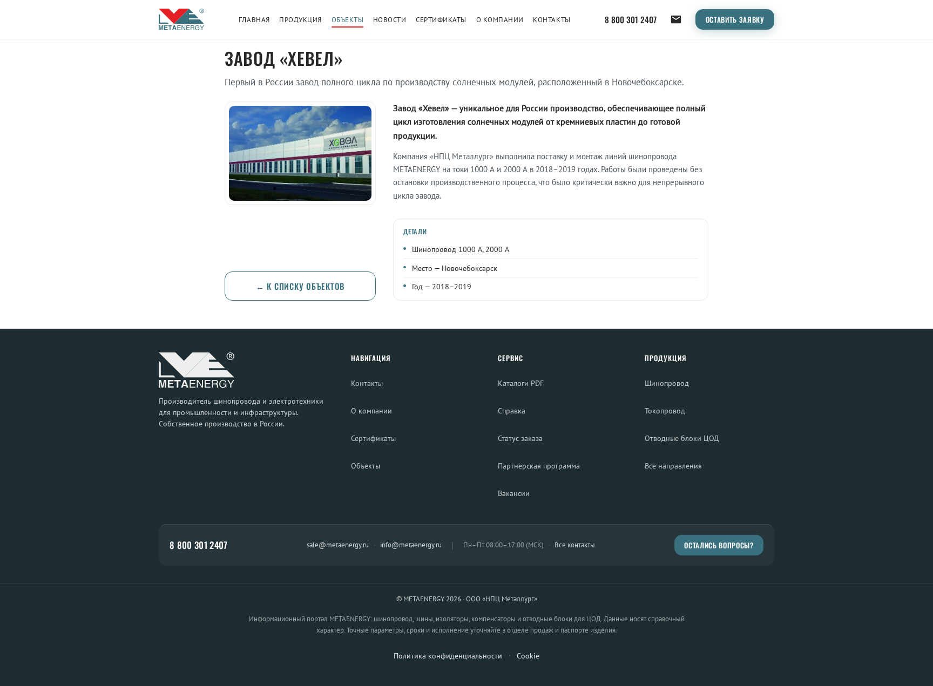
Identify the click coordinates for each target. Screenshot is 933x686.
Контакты (551, 19)
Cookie (528, 656)
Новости (390, 19)
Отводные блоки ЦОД (682, 438)
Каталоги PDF (521, 383)
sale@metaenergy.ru (338, 544)
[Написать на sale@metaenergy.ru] (676, 19)
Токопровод (665, 410)
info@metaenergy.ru (411, 544)
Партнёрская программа (539, 465)
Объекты (348, 19)
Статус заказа (520, 438)
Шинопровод (667, 383)
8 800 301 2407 (631, 19)
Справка (511, 410)
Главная (254, 19)
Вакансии (514, 493)
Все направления (673, 465)
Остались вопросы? (718, 545)
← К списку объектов (300, 286)
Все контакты (575, 544)
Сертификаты (441, 19)
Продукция (300, 19)
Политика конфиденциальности (448, 656)
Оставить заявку (735, 19)
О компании (500, 19)
